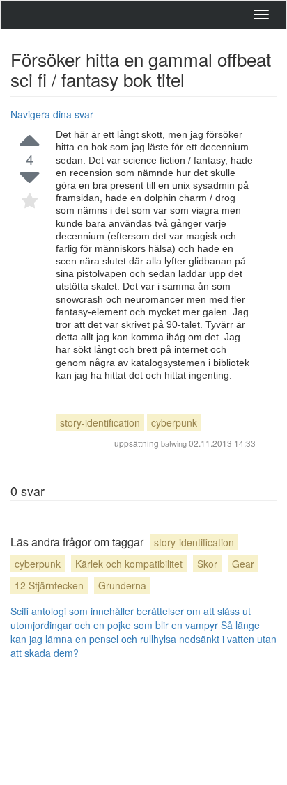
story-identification (100, 422)
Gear (243, 564)
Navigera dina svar (51, 114)
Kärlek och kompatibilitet (129, 564)
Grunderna (122, 585)
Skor (207, 564)
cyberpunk (174, 422)
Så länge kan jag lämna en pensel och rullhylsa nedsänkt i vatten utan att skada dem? (143, 639)
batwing (174, 443)
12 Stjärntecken (49, 585)
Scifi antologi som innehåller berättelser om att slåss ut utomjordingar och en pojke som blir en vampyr (130, 618)
